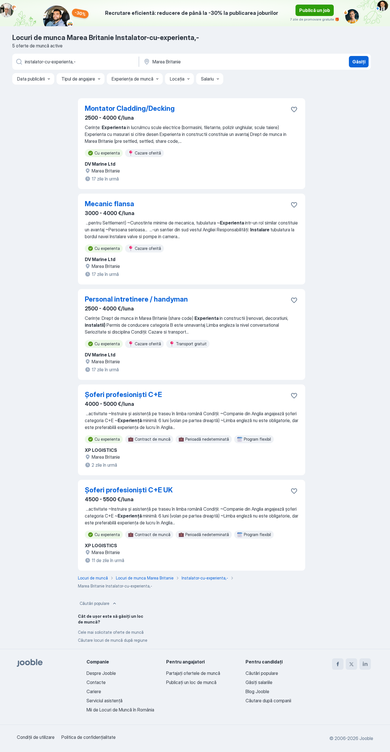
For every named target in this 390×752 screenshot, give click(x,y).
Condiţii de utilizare (36, 737)
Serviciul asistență (104, 700)
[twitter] (351, 664)
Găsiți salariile (259, 682)
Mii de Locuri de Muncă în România (120, 710)
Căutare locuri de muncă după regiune (112, 640)
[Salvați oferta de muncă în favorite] (294, 109)
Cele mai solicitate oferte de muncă (111, 632)
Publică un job (314, 10)
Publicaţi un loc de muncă (191, 682)
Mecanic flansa (109, 204)
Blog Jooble (257, 691)
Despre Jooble (101, 673)
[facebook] (337, 664)
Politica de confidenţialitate (88, 737)
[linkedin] (365, 664)
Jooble (366, 738)
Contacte (96, 682)
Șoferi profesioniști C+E (123, 394)
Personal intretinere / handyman (136, 299)
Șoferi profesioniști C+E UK (129, 490)
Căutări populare (94, 603)
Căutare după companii (268, 700)
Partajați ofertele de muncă (193, 673)
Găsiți (358, 62)
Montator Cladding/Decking (130, 108)
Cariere (94, 691)
